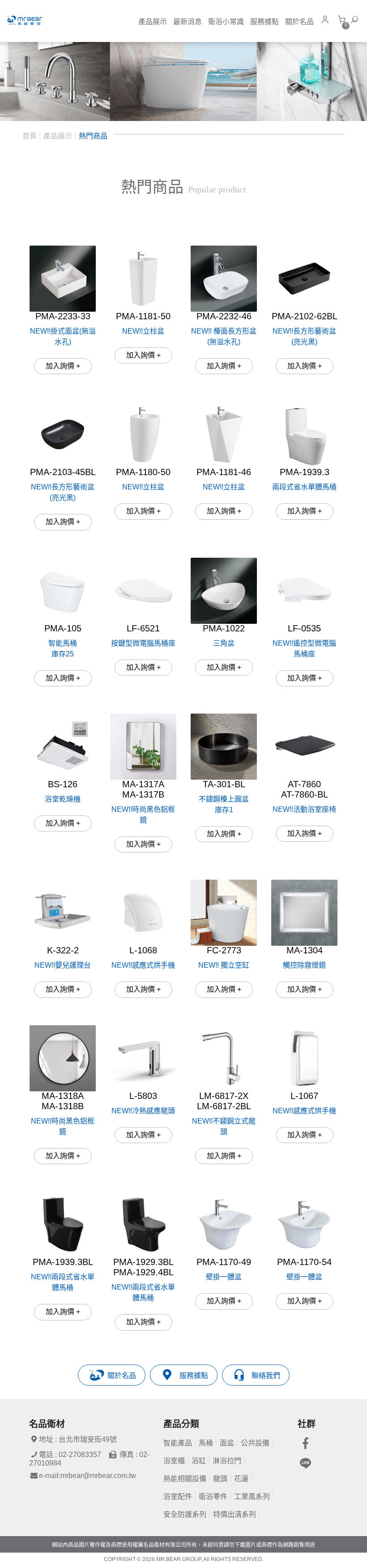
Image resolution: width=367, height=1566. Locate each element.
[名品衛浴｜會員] (327, 19)
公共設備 (255, 1443)
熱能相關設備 (184, 1478)
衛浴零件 (213, 1496)
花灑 (241, 1478)
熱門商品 (93, 136)
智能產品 (177, 1443)
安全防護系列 (184, 1514)
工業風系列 (252, 1496)
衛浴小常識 (226, 21)
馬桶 (206, 1443)
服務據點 (264, 21)
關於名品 (299, 21)
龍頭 (220, 1478)
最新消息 (187, 21)
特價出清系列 (234, 1514)
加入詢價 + (63, 366)
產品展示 (152, 21)
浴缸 (199, 1461)
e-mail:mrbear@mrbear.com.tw (87, 1475)
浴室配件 (177, 1496)
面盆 (227, 1443)
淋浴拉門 (227, 1461)
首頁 (29, 136)
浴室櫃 (174, 1461)
